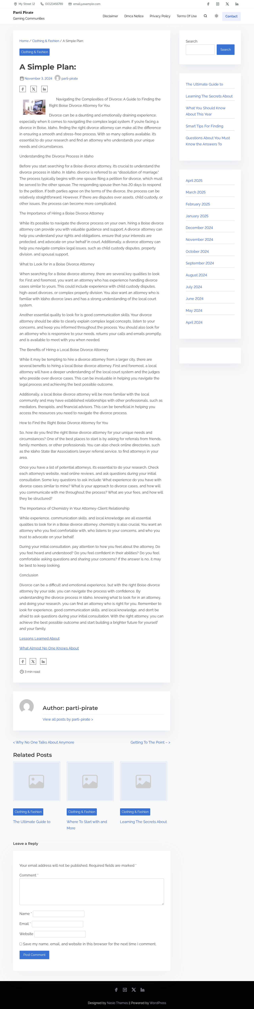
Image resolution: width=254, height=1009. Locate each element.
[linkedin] (237, 4)
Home (24, 41)
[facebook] (208, 4)
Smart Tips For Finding (204, 126)
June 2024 (194, 299)
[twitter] (227, 4)
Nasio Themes (118, 1003)
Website (26, 934)
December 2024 (199, 228)
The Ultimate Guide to (31, 822)
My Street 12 (26, 4)
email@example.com (86, 4)
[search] (205, 16)
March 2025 (196, 192)
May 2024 (194, 310)
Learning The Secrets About (143, 822)
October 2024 (197, 251)
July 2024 (194, 287)
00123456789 (53, 4)
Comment (28, 875)
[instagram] (218, 4)
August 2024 (196, 275)
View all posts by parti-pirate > (68, 719)
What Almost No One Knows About (49, 648)
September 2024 (200, 263)
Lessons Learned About (39, 638)
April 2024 (194, 322)
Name (25, 914)
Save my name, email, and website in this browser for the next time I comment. (89, 944)
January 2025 (197, 216)
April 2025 (194, 180)
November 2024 (199, 239)
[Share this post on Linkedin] (44, 89)
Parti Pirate (23, 12)
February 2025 (198, 204)
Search (191, 41)
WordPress (158, 1003)
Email (25, 924)
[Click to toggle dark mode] (216, 16)
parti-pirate (70, 78)
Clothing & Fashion (45, 41)
